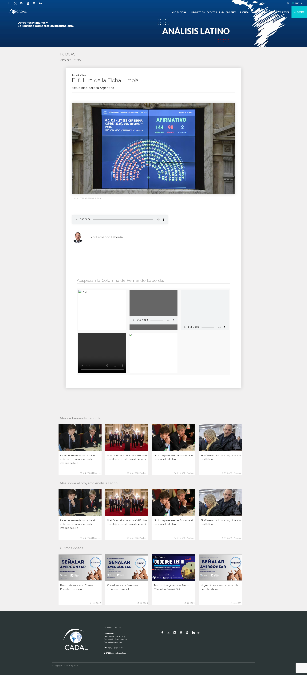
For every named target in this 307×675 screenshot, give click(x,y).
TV (270, 12)
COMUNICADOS (259, 12)
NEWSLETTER (282, 12)
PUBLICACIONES (227, 12)
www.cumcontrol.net (6, 625)
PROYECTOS (198, 12)
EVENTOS (212, 12)
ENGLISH (299, 3)
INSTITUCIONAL (179, 12)
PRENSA (244, 12)
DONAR (300, 12)
